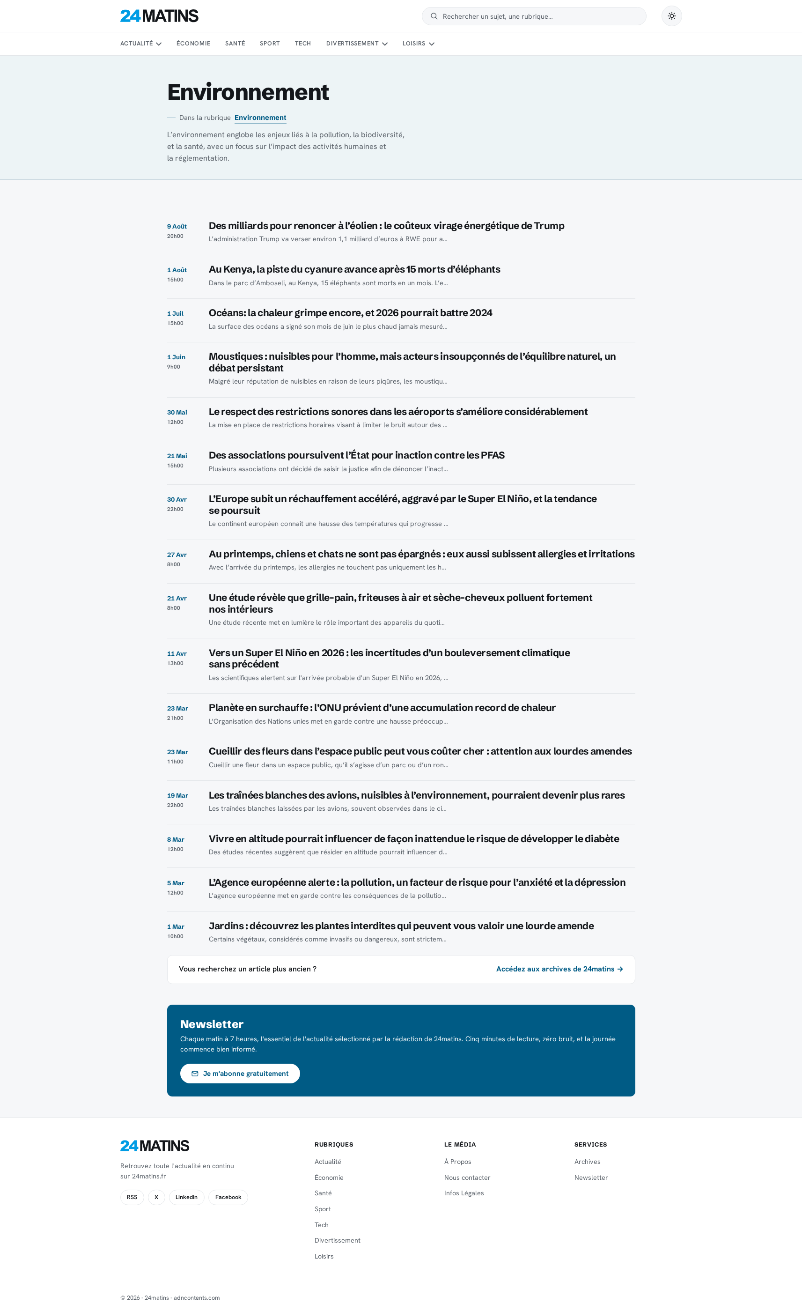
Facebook (228, 1197)
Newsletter (591, 1177)
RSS (132, 1197)
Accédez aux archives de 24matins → (560, 969)
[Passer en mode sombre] (672, 16)
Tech (303, 43)
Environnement (261, 117)
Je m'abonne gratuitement (246, 1073)
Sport (270, 43)
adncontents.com (197, 1298)
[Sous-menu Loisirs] (431, 44)
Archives (587, 1161)
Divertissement (352, 43)
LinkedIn (187, 1197)
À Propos (457, 1161)
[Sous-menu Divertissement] (384, 44)
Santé (235, 43)
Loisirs (414, 43)
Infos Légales (464, 1193)
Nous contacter (467, 1177)
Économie (193, 43)
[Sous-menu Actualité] (159, 44)
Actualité (136, 43)
